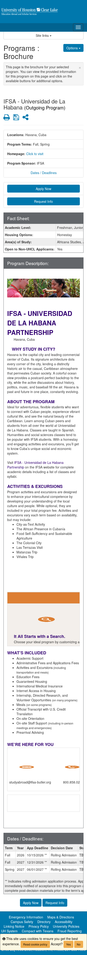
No (79, 944)
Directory (44, 921)
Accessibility (63, 921)
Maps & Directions (60, 917)
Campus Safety (22, 921)
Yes (68, 944)
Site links (43, 35)
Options (72, 48)
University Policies (66, 926)
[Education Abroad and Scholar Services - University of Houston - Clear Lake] (43, 11)
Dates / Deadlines (44, 172)
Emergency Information (26, 917)
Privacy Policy (39, 926)
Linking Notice (14, 926)
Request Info (43, 201)
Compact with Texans (37, 931)
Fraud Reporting (70, 931)
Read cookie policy (35, 944)
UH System (9, 931)
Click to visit (34, 153)
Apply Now (43, 188)
